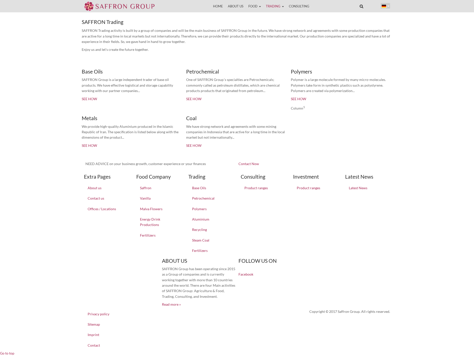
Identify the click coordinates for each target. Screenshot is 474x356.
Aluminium (200, 219)
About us (94, 188)
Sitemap (94, 324)
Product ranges (256, 188)
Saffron (145, 188)
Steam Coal (200, 240)
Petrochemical (203, 198)
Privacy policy (98, 314)
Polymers (199, 209)
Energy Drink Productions (150, 222)
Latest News (358, 188)
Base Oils (199, 188)
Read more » (171, 304)
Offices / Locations (102, 209)
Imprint (93, 335)
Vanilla (145, 198)
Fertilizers (148, 235)
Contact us (96, 198)
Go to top (7, 353)
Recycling (199, 229)
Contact (94, 345)
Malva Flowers (151, 209)
